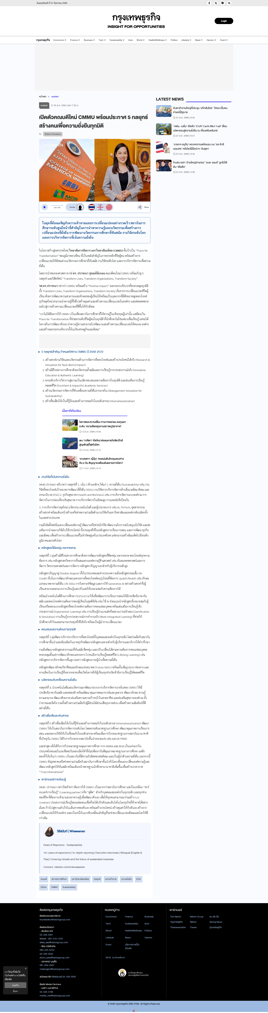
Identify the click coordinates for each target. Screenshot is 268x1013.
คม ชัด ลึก (214, 917)
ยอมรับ (15, 985)
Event (223, 40)
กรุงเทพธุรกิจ (176, 922)
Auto (130, 40)
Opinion (210, 40)
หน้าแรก (42, 97)
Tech (101, 40)
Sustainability (116, 40)
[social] (209, 3)
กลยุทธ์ (97, 879)
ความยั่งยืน (126, 879)
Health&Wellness (157, 40)
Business (88, 40)
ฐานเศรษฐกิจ (216, 927)
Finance (74, 40)
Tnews (193, 927)
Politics (174, 40)
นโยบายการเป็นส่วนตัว (132, 946)
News (197, 40)
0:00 (55, 207)
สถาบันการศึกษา (59, 879)
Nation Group (196, 917)
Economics (59, 40)
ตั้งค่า (15, 991)
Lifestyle (185, 40)
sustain (55, 97)
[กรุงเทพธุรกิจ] (43, 40)
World (139, 40)
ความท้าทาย (111, 879)
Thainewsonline (178, 927)
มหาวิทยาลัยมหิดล (80, 879)
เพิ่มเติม (8, 978)
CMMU (54, 887)
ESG (138, 879)
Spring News (216, 922)
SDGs (43, 887)
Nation (193, 922)
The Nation (175, 917)
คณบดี (44, 879)
